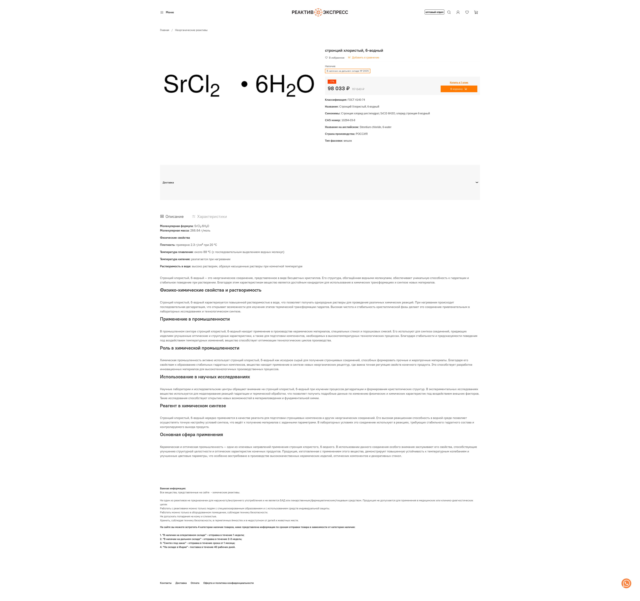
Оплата (195, 583)
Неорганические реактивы (191, 30)
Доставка (181, 583)
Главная (164, 30)
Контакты (166, 583)
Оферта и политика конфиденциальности (228, 583)
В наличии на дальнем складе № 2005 (348, 70)
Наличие (330, 66)
